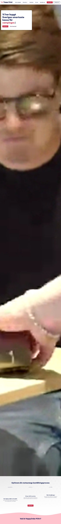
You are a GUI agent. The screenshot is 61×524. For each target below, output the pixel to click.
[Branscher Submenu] (28, 2)
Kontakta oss (42, 2)
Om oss (36, 2)
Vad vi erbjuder (18, 2)
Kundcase (31, 2)
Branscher (25, 2)
